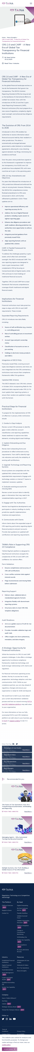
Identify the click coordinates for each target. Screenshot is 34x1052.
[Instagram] (7, 1019)
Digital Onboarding (22, 905)
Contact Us (5, 913)
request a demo (14, 721)
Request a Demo (7, 910)
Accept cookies (8, 1049)
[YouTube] (14, 1019)
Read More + (26, 750)
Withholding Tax (22, 937)
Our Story (4, 1001)
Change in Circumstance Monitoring (21, 932)
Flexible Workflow (22, 913)
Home (4, 37)
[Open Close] (30, 3)
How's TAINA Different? (9, 998)
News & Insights (12, 37)
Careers (6, 1004)
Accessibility (20, 1034)
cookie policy (6, 1045)
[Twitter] (3, 1019)
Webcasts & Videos (22, 965)
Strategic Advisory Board (11, 1007)
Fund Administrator (7, 970)
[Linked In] (10, 1019)
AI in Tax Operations (23, 968)
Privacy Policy (21, 1031)
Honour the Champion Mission (13, 1010)
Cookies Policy (6, 1034)
